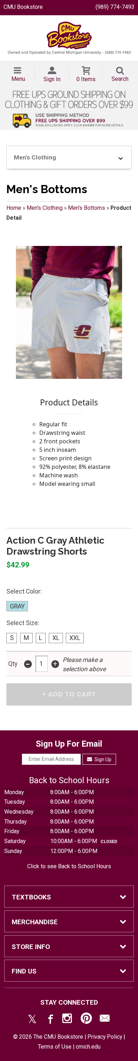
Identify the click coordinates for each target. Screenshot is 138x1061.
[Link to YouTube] (86, 1020)
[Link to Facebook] (49, 1020)
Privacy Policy (104, 1036)
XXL (74, 637)
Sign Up (102, 759)
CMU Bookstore (23, 7)
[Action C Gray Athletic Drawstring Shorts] (69, 312)
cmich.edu (88, 1046)
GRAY (17, 606)
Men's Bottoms (86, 207)
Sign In (52, 79)
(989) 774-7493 (115, 7)
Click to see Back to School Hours (69, 866)
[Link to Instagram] (68, 1020)
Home (13, 207)
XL (55, 637)
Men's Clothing (45, 207)
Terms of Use (54, 1046)
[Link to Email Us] (104, 1020)
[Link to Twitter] (32, 1020)
